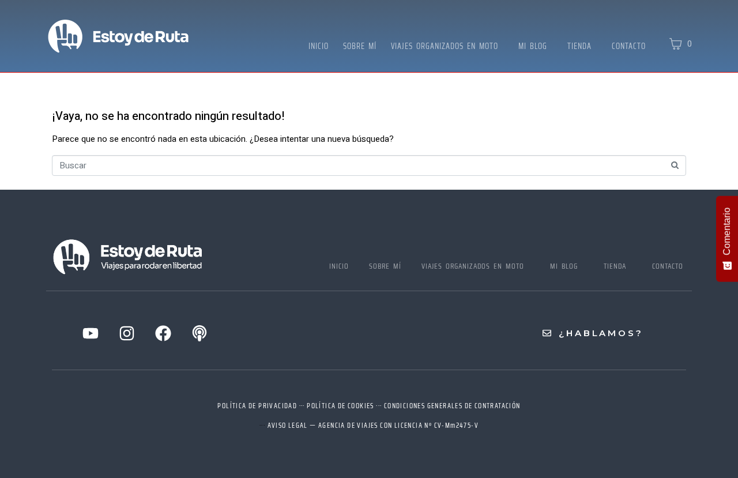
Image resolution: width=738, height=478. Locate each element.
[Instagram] (127, 333)
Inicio (318, 46)
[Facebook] (163, 333)
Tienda (579, 46)
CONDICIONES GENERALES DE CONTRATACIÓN (452, 405)
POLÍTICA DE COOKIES (340, 405)
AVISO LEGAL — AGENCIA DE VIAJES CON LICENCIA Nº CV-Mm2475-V (373, 425)
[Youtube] (90, 333)
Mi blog (532, 46)
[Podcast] (199, 333)
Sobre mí (359, 46)
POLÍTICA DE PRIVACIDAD (257, 405)
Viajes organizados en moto (444, 46)
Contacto (629, 46)
